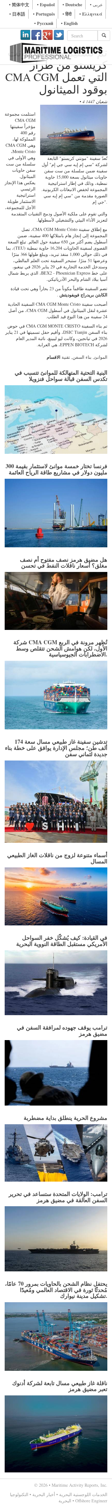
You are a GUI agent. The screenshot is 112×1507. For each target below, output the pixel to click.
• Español (46, 4)
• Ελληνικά (90, 14)
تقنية (66, 357)
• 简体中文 (19, 4)
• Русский (43, 23)
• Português (44, 14)
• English (69, 23)
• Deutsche (72, 4)
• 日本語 (17, 14)
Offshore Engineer (91, 1501)
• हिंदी (67, 14)
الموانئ (100, 357)
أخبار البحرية (43, 1494)
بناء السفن (81, 357)
